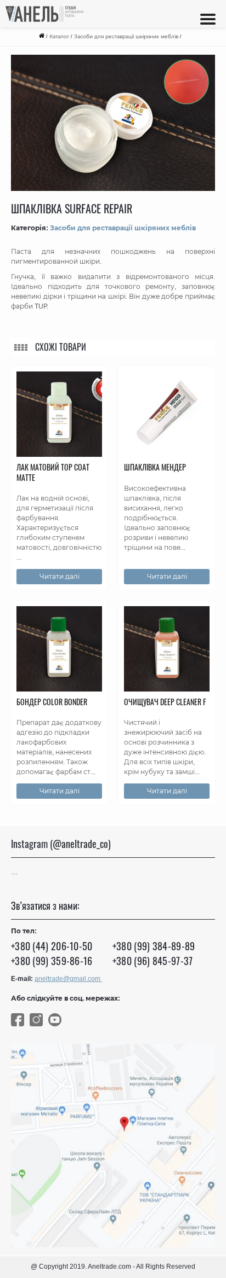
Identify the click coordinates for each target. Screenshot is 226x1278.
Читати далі (59, 576)
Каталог (59, 36)
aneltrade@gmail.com (68, 979)
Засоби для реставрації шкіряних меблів (126, 36)
